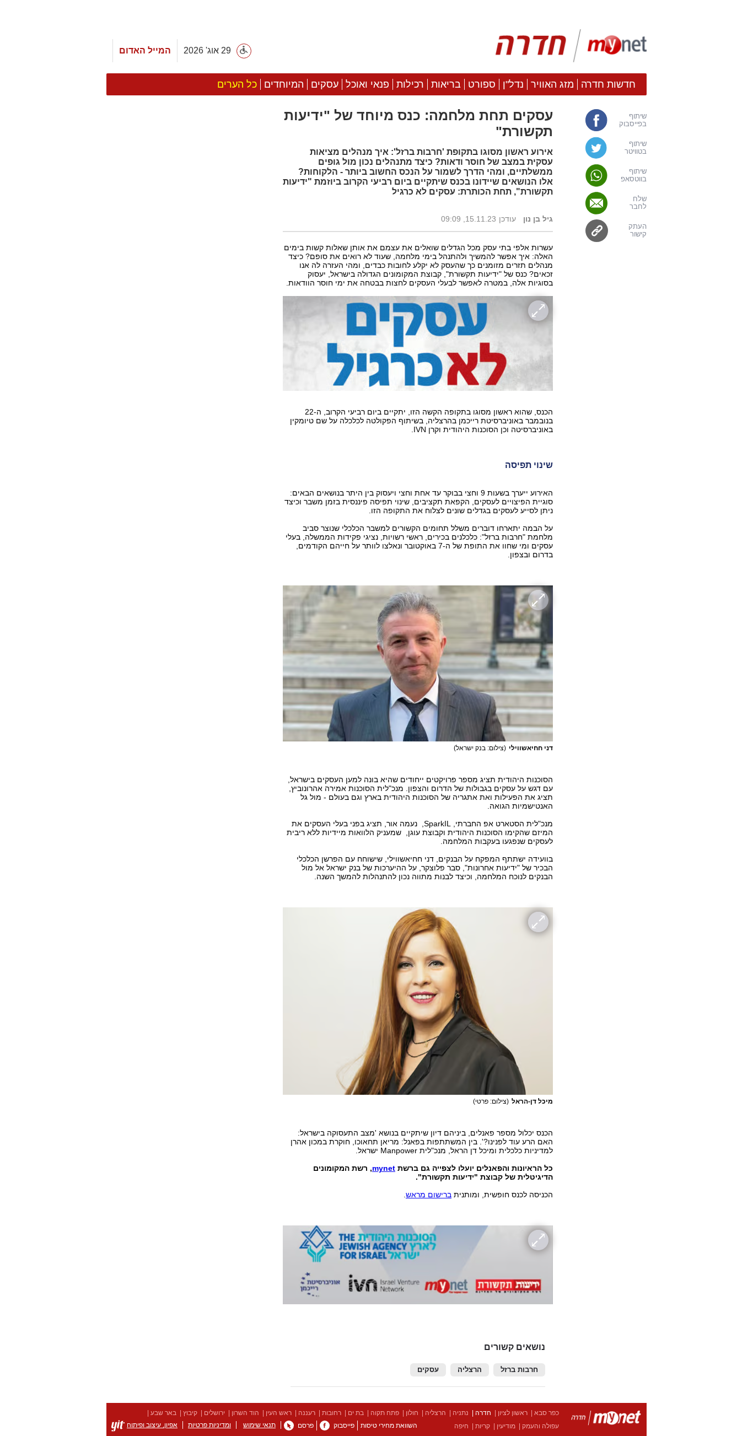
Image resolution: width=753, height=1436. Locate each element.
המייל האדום (145, 50)
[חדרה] (606, 1419)
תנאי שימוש (259, 1425)
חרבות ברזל (519, 1370)
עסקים (428, 1370)
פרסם (306, 1425)
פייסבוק (344, 1425)
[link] (605, 120)
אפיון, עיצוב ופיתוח (152, 1425)
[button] (189, 621)
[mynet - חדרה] (571, 45)
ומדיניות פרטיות (209, 1425)
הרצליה (470, 1370)
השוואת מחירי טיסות (389, 1425)
